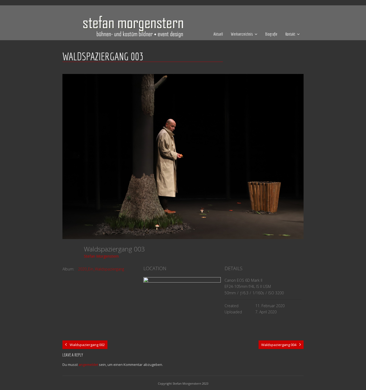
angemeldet (88, 364)
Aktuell (218, 34)
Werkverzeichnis (242, 34)
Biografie (271, 34)
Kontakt (290, 34)
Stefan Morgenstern (101, 256)
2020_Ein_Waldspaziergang (101, 269)
